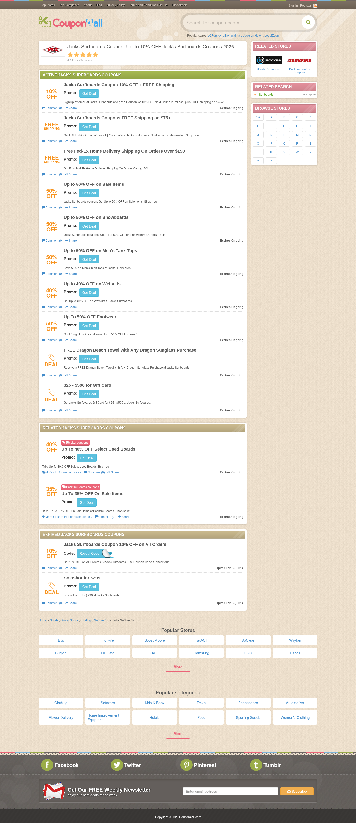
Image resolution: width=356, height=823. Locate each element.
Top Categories (69, 5)
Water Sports (70, 620)
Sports (54, 620)
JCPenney (214, 35)
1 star (70, 54)
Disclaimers (179, 5)
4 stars (89, 54)
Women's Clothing (295, 717)
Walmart (236, 35)
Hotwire (108, 640)
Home (43, 620)
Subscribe (299, 791)
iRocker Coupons (268, 69)
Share (72, 108)
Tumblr (272, 765)
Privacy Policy (115, 5)
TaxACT (201, 640)
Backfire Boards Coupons (299, 70)
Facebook (66, 765)
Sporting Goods (248, 717)
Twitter (132, 765)
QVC (248, 652)
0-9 (258, 117)
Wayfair (295, 640)
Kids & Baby (154, 702)
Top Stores (48, 5)
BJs (61, 640)
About (88, 5)
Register (305, 5)
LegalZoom (271, 35)
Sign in (293, 5)
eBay (226, 35)
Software (108, 702)
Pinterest (205, 765)
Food (201, 717)
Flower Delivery (61, 717)
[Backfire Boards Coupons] (299, 60)
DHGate (107, 652)
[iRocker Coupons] (269, 60)
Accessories (248, 702)
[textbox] (230, 791)
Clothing (60, 702)
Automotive (295, 702)
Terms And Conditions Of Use (148, 5)
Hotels (154, 717)
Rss (315, 6)
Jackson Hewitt (253, 35)
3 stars (83, 54)
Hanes (295, 652)
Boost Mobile (154, 640)
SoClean (248, 640)
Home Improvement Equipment (103, 717)
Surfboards (266, 94)
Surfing (86, 620)
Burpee (61, 652)
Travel (201, 702)
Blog (99, 5)
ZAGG (154, 652)
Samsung (201, 652)
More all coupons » (63, 472)
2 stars (76, 54)
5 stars (95, 54)
